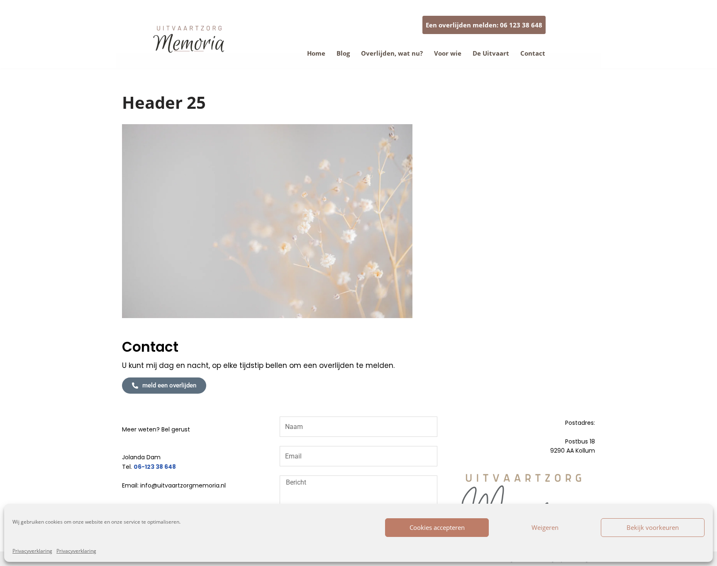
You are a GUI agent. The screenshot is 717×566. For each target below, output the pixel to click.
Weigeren (545, 527)
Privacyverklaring (32, 550)
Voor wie (447, 53)
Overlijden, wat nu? (392, 53)
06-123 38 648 (155, 467)
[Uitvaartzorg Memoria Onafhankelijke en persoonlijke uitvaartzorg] (190, 39)
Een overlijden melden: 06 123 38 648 (484, 25)
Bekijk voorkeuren (653, 527)
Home (316, 53)
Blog (343, 53)
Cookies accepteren (437, 527)
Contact (532, 53)
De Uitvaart (491, 53)
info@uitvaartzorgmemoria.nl (183, 485)
